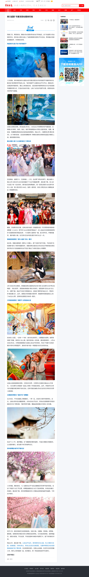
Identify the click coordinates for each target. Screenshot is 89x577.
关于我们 (26, 568)
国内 (34, 10)
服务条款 (63, 568)
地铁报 (79, 10)
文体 (46, 10)
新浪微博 (8, 1)
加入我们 (37, 568)
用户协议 (42, 568)
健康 (53, 10)
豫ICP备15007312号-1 (44, 573)
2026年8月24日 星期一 (30, 1)
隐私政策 (47, 568)
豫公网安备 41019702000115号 (55, 573)
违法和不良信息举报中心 (31, 571)
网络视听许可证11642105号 (57, 571)
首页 (8, 10)
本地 (21, 10)
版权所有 (52, 568)
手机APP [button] (22, 1)
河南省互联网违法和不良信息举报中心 (44, 571)
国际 (40, 10)
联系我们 (31, 568)
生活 (59, 10)
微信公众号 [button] (15, 1)
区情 (27, 10)
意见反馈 (57, 568)
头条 (14, 10)
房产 (72, 10)
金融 (66, 10)
